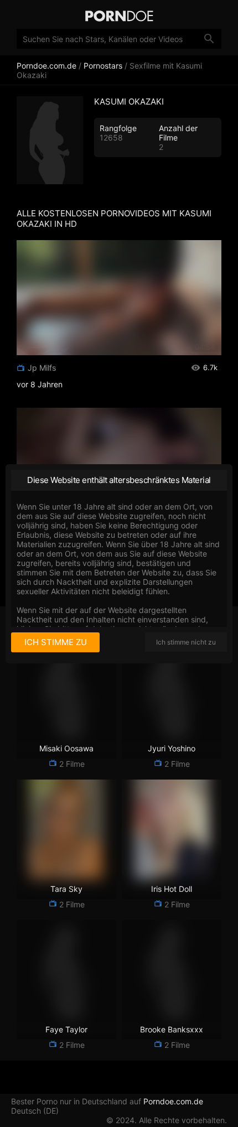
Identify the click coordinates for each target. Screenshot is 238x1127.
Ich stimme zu (55, 642)
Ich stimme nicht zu (186, 642)
